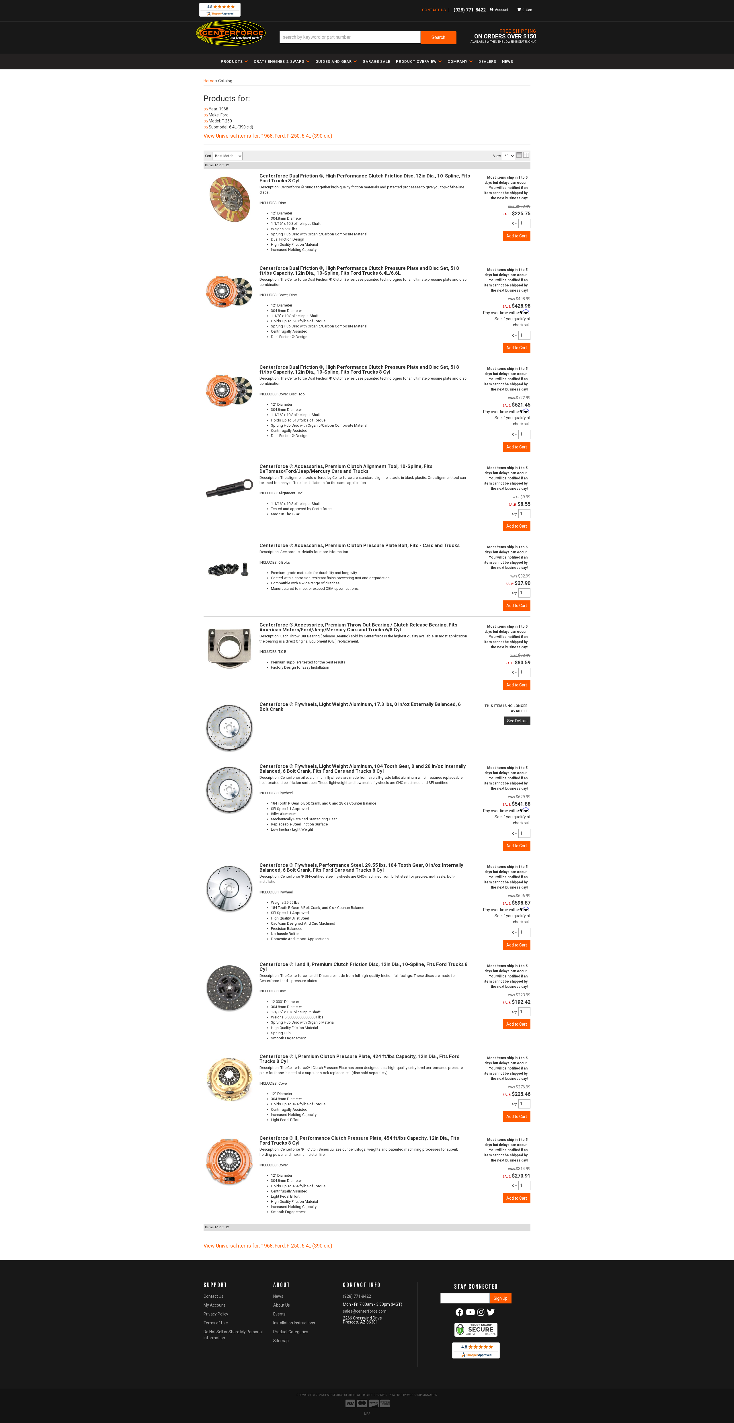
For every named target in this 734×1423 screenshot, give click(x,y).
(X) (206, 109)
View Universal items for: (268, 136)
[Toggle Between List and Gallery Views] (522, 155)
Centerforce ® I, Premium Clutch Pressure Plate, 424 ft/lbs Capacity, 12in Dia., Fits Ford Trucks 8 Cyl (359, 1058)
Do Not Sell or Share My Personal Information (233, 1335)
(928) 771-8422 (357, 1296)
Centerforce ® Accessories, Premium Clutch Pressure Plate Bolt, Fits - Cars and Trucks (359, 545)
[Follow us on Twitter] (491, 1313)
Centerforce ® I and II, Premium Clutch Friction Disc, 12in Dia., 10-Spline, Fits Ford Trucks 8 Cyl (363, 966)
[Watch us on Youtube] (470, 1313)
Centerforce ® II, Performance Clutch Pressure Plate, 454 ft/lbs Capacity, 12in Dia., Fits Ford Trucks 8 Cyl (359, 1140)
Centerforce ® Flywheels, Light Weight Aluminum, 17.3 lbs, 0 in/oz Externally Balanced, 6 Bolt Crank (360, 706)
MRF (367, 1413)
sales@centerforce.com (364, 1311)
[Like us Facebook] (460, 1313)
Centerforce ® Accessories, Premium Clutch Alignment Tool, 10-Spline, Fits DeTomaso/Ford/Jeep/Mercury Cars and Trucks (345, 468)
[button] (368, 37)
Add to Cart (516, 236)
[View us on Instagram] (481, 1313)
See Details (517, 721)
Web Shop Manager (422, 1395)
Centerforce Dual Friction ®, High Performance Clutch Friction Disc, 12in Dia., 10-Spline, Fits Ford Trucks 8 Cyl (364, 178)
